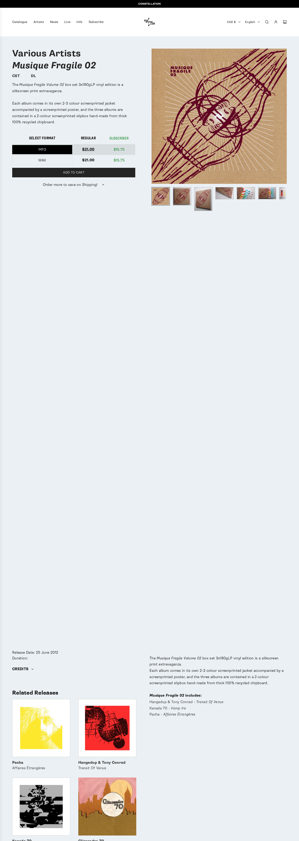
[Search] (266, 21)
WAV (42, 160)
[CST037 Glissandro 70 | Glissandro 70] (107, 807)
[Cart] (284, 21)
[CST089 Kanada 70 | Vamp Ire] (41, 807)
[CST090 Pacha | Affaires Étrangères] (41, 728)
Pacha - (172, 714)
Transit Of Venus (101, 765)
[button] (155, 116)
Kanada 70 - (168, 708)
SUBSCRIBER (119, 138)
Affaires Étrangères (28, 765)
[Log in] (275, 21)
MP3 (42, 149)
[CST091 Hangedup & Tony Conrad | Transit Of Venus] (107, 728)
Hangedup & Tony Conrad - (187, 702)
